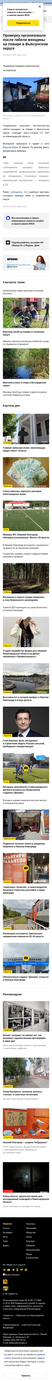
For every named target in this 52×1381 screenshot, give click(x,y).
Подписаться (23, 23)
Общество (31, 1232)
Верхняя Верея (11, 147)
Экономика (31, 1228)
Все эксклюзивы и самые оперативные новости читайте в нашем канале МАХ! (28, 221)
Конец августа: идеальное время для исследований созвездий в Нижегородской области (26, 1196)
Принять (26, 1375)
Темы (5, 1241)
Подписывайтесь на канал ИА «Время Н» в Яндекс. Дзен (27, 244)
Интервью (7, 1232)
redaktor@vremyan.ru (18, 1343)
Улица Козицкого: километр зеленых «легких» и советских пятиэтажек (22, 1091)
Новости (7, 1223)
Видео (6, 1245)
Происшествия (33, 1250)
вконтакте (4, 1269)
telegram (13, 1269)
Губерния (30, 1245)
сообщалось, (16, 192)
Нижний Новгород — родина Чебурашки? (25, 1140)
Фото (5, 1237)
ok (17, 1269)
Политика (30, 1224)
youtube (8, 1269)
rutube (21, 1269)
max (26, 1269)
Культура (30, 1241)
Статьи (6, 1228)
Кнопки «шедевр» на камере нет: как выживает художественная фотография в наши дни (24, 1035)
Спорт (29, 1237)
